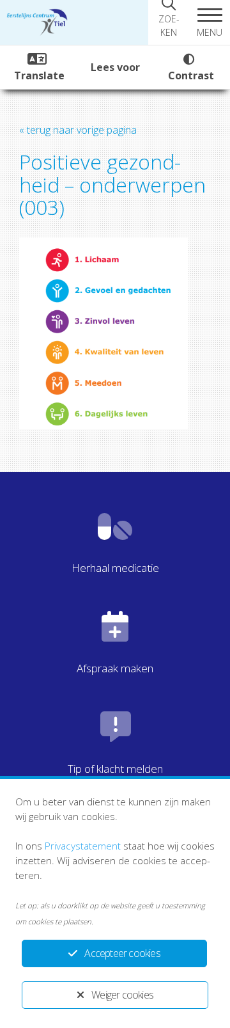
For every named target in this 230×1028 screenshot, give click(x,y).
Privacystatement (83, 845)
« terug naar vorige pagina (78, 130)
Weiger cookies (122, 995)
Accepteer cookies (122, 953)
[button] (209, 22)
